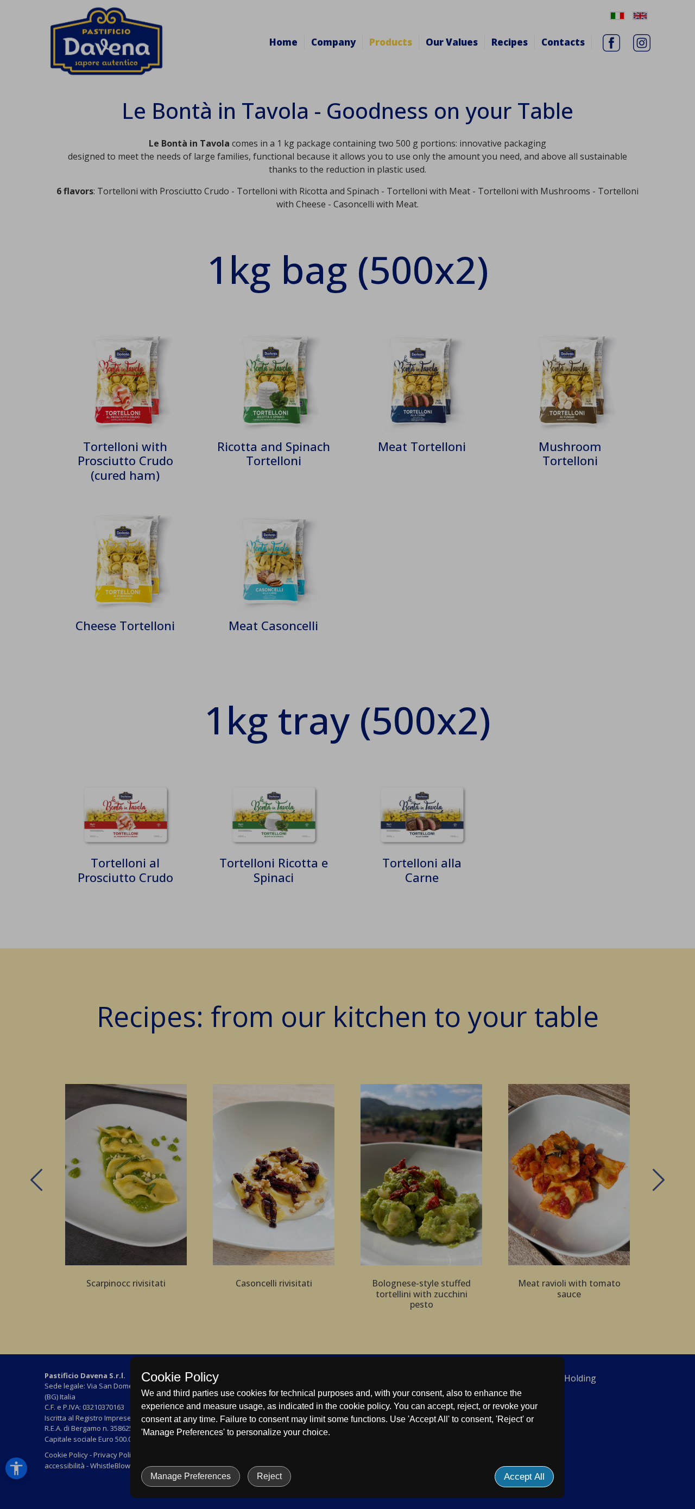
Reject (269, 1476)
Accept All (524, 1477)
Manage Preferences (190, 1476)
